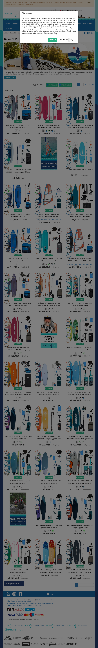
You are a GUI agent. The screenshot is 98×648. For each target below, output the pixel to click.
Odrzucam (63, 40)
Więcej (72, 40)
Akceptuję (52, 40)
